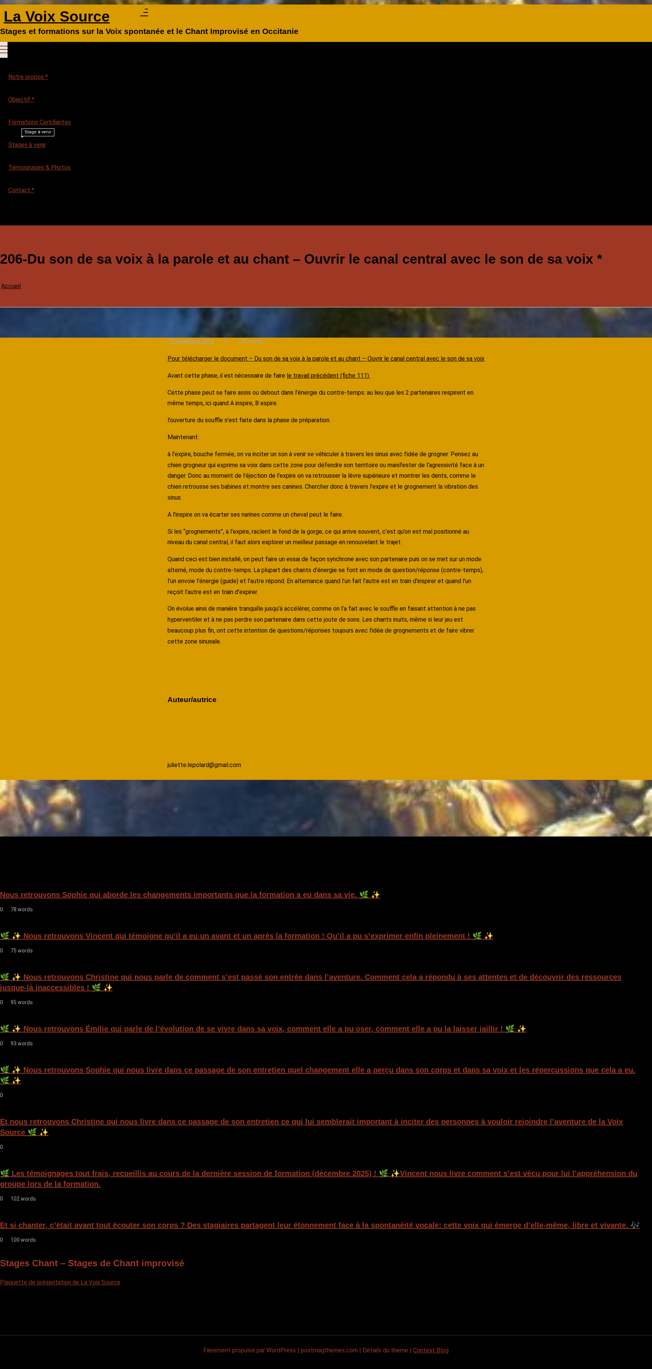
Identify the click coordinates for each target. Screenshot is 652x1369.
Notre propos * (28, 76)
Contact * (21, 190)
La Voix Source (57, 16)
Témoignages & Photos (39, 167)
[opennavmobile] (4, 216)
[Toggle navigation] (4, 50)
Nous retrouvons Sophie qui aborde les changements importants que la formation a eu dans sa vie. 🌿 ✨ (190, 895)
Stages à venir (29, 141)
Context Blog (431, 1350)
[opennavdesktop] (144, 14)
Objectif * (21, 99)
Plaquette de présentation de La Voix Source (60, 1282)
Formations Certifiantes (39, 122)
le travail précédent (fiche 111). (328, 375)
